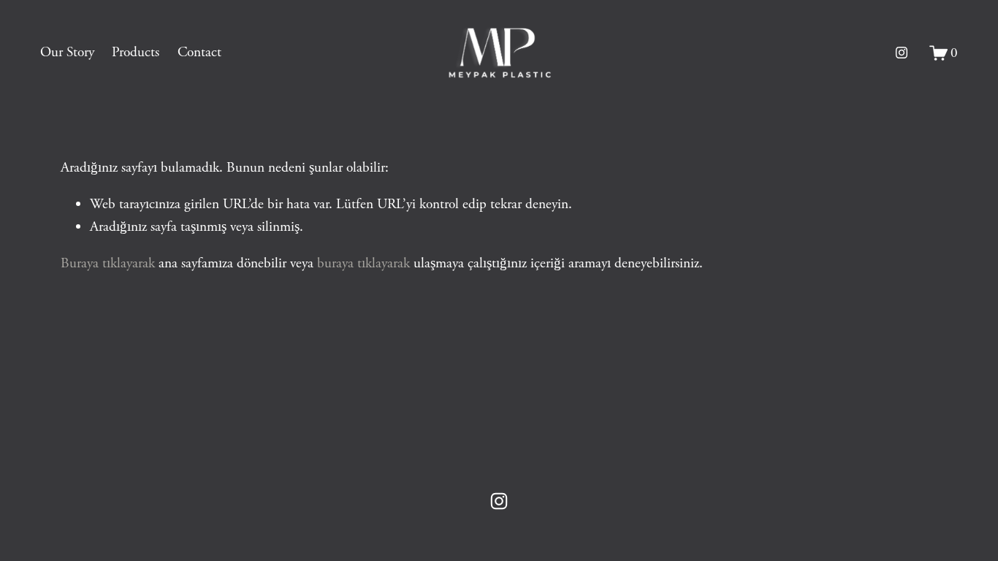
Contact (199, 52)
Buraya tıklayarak (108, 263)
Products (135, 52)
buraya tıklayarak (363, 263)
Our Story (67, 52)
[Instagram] (901, 52)
